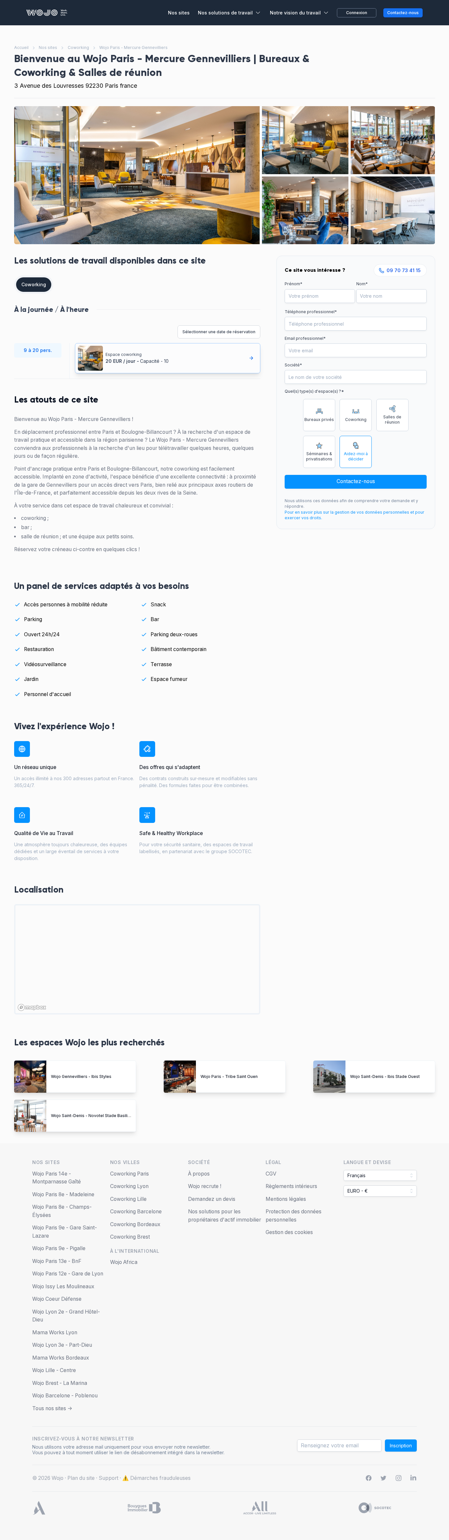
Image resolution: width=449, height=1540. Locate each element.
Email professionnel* (305, 338)
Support (108, 1478)
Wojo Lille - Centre (54, 1370)
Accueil (21, 47)
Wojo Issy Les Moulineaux (63, 1286)
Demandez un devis (211, 1199)
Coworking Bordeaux (135, 1224)
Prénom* (293, 283)
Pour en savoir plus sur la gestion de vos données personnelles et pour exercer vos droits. (354, 515)
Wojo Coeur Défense (57, 1299)
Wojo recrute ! (204, 1186)
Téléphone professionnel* (311, 311)
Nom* (362, 283)
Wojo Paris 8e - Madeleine (63, 1194)
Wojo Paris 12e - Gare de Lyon (67, 1274)
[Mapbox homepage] (31, 1007)
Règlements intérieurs (291, 1186)
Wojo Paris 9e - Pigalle (58, 1248)
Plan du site (81, 1478)
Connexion (356, 12)
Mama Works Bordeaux (60, 1358)
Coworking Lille (128, 1199)
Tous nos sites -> (52, 1408)
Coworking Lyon (129, 1186)
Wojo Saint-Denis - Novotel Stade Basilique (93, 1115)
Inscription (401, 1445)
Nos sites (48, 47)
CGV (271, 1174)
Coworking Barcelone (136, 1211)
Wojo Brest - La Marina (59, 1383)
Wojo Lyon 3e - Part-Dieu (62, 1345)
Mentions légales (286, 1199)
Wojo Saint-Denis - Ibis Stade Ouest (385, 1076)
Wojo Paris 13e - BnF (57, 1261)
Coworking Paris (129, 1174)
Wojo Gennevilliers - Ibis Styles (81, 1076)
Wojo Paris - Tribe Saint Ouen (229, 1076)
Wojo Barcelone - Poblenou (65, 1395)
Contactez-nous (356, 481)
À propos (199, 1174)
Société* (293, 364)
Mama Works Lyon (54, 1332)
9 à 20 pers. (38, 350)
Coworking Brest (130, 1237)
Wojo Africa (123, 1262)
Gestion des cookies (289, 1232)
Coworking (78, 47)
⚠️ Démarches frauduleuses (156, 1478)
